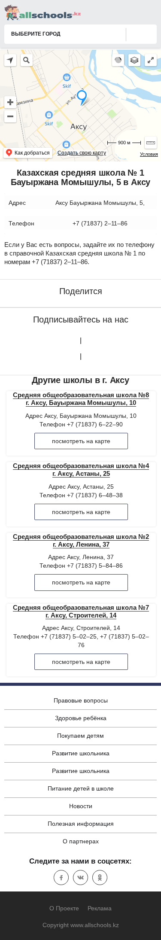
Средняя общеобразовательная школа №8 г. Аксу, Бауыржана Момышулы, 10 (81, 398)
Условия (149, 154)
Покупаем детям (80, 735)
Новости (80, 806)
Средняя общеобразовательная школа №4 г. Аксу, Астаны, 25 (81, 469)
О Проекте (64, 908)
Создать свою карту (82, 153)
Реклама (100, 908)
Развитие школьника (80, 753)
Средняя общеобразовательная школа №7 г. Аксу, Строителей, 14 (81, 611)
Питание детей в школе (81, 788)
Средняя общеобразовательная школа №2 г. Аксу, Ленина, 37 (81, 540)
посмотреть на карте (81, 441)
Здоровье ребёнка (80, 718)
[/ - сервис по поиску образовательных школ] (42, 12)
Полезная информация (81, 823)
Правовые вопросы (81, 700)
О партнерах (81, 841)
